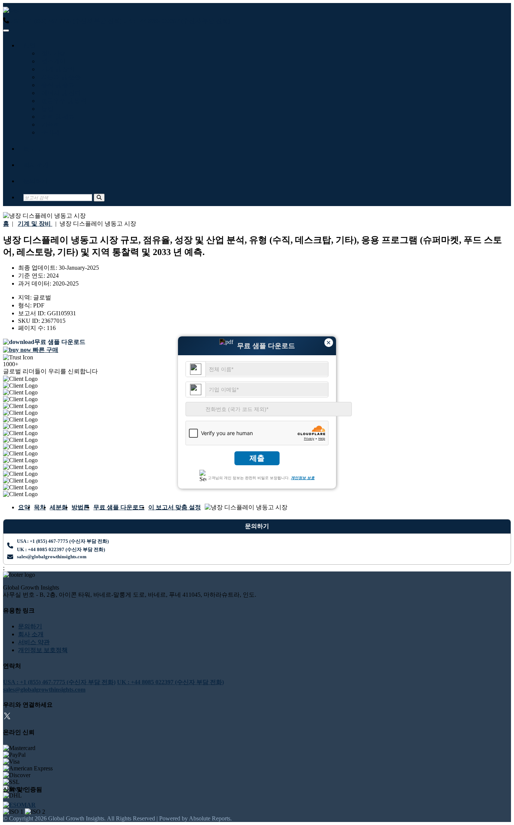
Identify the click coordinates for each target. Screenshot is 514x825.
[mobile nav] (6, 30)
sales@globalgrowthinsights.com (52, 556)
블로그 (32, 148)
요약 (24, 507)
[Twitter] (7, 717)
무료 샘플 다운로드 (118, 507)
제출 (257, 458)
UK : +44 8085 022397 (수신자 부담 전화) (176, 21)
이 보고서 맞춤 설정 (174, 507)
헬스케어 (51, 61)
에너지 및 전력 (59, 93)
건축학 (48, 124)
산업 (29, 45)
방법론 (80, 507)
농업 (45, 108)
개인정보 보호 (303, 478)
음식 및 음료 (56, 85)
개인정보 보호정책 (43, 650)
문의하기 (35, 181)
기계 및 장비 (56, 69)
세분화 (59, 507)
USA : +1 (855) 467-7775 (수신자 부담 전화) (65, 21)
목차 (40, 507)
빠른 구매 (44, 350)
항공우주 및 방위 (62, 101)
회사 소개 (36, 165)
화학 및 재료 (56, 116)
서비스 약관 (34, 642)
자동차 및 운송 (59, 77)
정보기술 (51, 53)
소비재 (48, 132)
